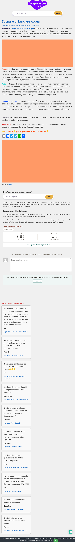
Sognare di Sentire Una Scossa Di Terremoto (14, 377)
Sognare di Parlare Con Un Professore (16, 399)
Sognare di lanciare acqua (23, 28)
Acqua (10, 184)
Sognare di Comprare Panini (12, 446)
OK (55, 540)
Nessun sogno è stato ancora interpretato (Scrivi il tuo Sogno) (21, 25)
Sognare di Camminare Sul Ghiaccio (15, 530)
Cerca (58, 13)
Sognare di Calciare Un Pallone (13, 355)
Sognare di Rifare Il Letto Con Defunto (16, 467)
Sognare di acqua (9, 101)
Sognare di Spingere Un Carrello (14, 509)
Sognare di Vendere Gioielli (12, 491)
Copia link (37, 281)
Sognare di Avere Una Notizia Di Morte (16, 332)
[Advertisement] (37, 53)
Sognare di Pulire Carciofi (12, 423)
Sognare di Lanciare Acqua (21, 21)
